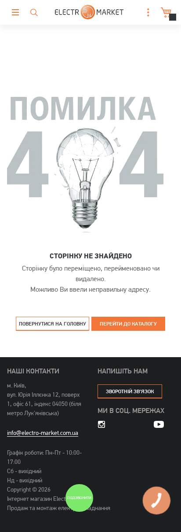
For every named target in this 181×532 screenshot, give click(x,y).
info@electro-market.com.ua (42, 432)
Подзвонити (79, 498)
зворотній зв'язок (130, 391)
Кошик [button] (163, 12)
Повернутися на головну (52, 323)
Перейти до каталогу (128, 323)
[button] (146, 12)
